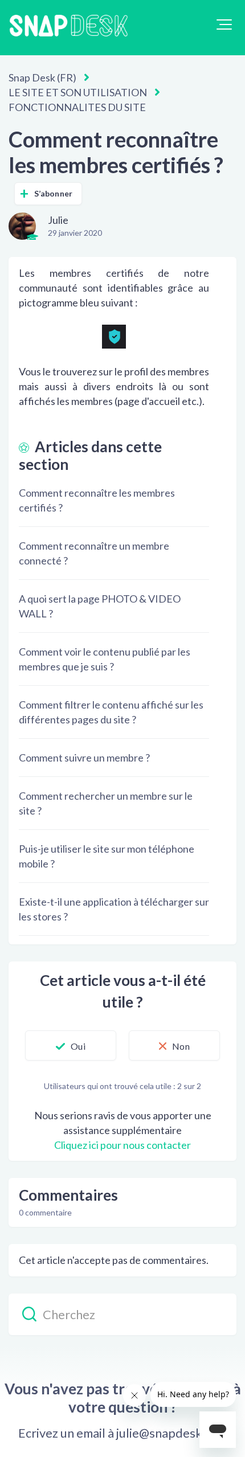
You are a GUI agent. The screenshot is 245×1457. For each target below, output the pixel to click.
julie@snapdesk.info (171, 1433)
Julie (58, 220)
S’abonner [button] (53, 193)
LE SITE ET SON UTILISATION (78, 92)
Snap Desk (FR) (42, 77)
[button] (224, 24)
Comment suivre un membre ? (84, 757)
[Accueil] (68, 27)
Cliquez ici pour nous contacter (122, 1145)
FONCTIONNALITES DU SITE (77, 107)
